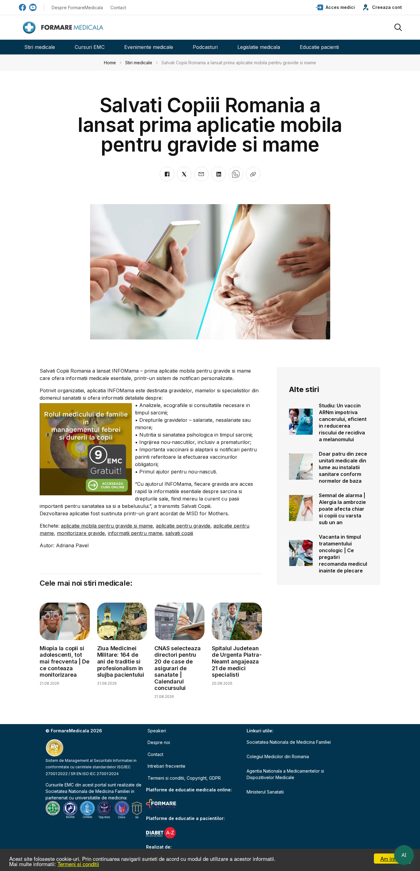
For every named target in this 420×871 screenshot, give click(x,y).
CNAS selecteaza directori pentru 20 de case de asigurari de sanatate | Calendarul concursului (177, 668)
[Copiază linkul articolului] (253, 174)
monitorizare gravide (81, 533)
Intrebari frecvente (166, 766)
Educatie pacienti (319, 47)
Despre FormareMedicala (77, 7)
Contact (118, 7)
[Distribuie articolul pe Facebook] (167, 174)
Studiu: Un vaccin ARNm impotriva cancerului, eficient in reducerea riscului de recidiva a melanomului (343, 422)
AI (404, 855)
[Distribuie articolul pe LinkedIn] (218, 174)
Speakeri (157, 730)
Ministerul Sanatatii (265, 791)
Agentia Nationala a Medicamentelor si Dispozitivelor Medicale (285, 774)
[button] (335, 7)
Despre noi (159, 742)
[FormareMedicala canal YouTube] (33, 7)
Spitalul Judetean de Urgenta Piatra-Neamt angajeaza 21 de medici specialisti (236, 661)
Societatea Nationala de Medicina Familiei (88, 791)
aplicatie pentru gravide (183, 526)
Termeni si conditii (78, 864)
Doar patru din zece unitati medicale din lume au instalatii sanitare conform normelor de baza (343, 467)
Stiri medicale (39, 47)
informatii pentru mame (135, 533)
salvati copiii (179, 533)
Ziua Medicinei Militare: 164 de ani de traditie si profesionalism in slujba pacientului (120, 661)
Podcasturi (205, 47)
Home (110, 62)
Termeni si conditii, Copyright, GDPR (184, 778)
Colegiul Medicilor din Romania (278, 756)
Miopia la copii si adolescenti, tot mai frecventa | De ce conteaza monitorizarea (64, 661)
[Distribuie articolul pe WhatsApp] (235, 174)
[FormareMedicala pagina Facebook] (22, 7)
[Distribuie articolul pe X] (184, 174)
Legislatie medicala (258, 47)
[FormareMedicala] (64, 27)
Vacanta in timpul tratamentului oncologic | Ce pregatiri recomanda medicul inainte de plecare (343, 554)
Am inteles (392, 858)
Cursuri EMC (90, 47)
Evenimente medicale (148, 47)
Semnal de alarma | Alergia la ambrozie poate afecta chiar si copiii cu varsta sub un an (342, 508)
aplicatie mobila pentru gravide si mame (107, 526)
